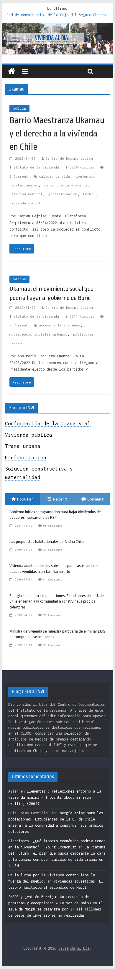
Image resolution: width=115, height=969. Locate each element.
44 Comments (53, 579)
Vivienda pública (28, 435)
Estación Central (25, 194)
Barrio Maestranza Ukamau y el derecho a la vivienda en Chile (56, 133)
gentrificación (62, 194)
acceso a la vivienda (59, 325)
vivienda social (24, 203)
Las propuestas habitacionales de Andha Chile (46, 541)
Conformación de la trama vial (48, 423)
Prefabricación (25, 458)
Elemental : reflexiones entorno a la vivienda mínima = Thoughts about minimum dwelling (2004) (54, 797)
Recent (60, 499)
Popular (25, 499)
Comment (95, 499)
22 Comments (53, 645)
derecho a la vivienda (66, 185)
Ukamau (89, 194)
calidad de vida (54, 176)
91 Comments (53, 525)
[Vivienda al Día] (11, 71)
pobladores (83, 334)
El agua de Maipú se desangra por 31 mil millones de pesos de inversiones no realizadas (55, 909)
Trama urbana (22, 446)
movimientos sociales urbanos (38, 334)
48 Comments (53, 549)
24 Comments (53, 615)
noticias (19, 108)
